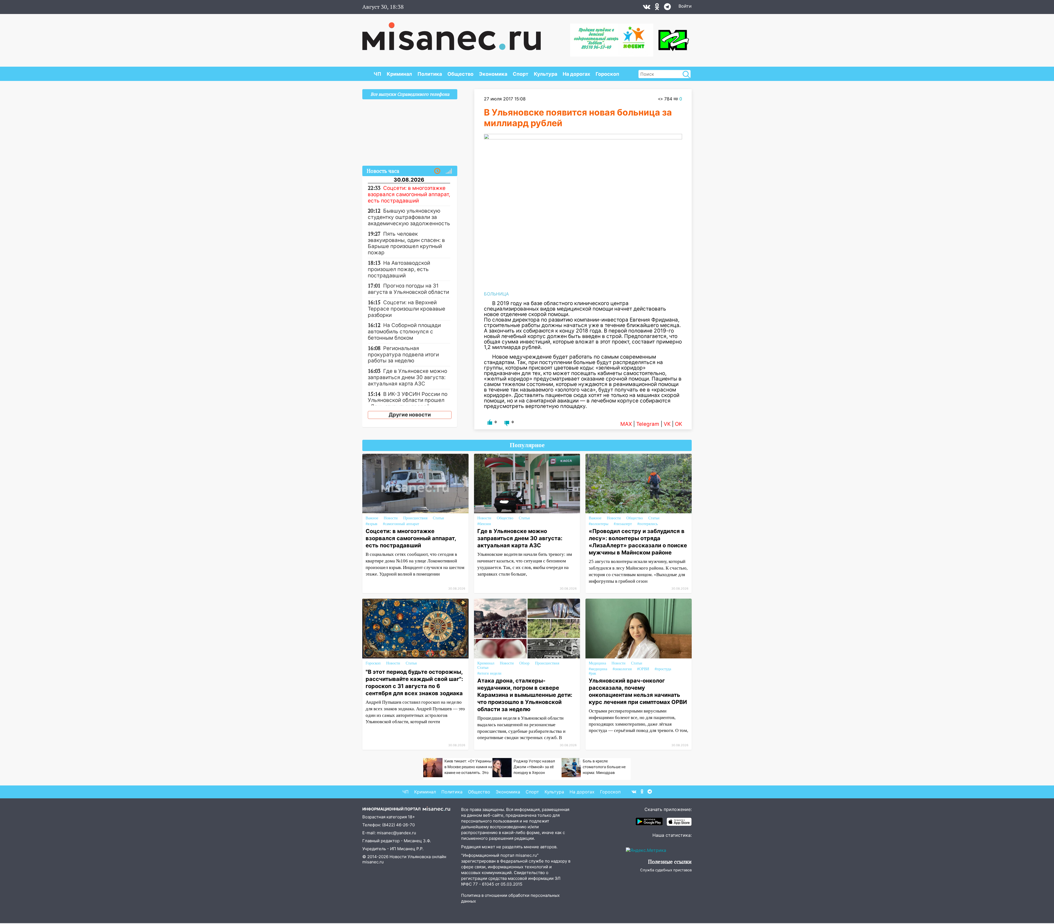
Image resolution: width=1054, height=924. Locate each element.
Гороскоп (607, 74)
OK (678, 424)
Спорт (520, 74)
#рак (592, 673)
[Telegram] (667, 8)
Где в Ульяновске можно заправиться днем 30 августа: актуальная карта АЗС (519, 538)
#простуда (663, 669)
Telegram (647, 424)
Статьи (438, 518)
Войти (685, 6)
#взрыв (371, 524)
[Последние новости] (437, 171)
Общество (460, 74)
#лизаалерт (623, 524)
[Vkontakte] (646, 8)
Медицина (597, 663)
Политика (429, 74)
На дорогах (576, 74)
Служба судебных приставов (666, 870)
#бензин (484, 524)
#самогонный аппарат (401, 524)
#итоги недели (489, 673)
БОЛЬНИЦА (496, 294)
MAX (626, 424)
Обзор (524, 663)
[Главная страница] (451, 33)
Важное (372, 518)
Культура (545, 74)
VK (667, 424)
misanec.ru (373, 861)
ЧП (377, 74)
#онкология (622, 669)
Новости (391, 518)
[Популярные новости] (449, 171)
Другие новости (410, 415)
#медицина (598, 669)
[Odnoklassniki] (657, 8)
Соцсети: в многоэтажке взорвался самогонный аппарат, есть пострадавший (411, 538)
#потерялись (647, 524)
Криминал (399, 74)
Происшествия (415, 518)
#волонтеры (598, 524)
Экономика (493, 74)
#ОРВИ (643, 669)
